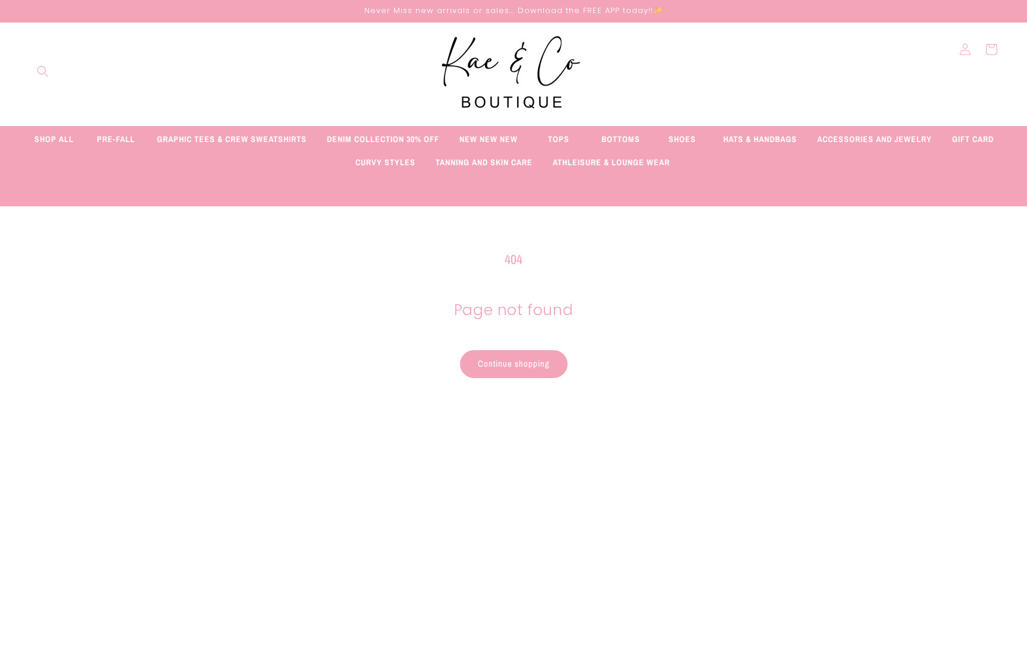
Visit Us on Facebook (514, 190)
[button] (43, 71)
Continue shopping (514, 363)
